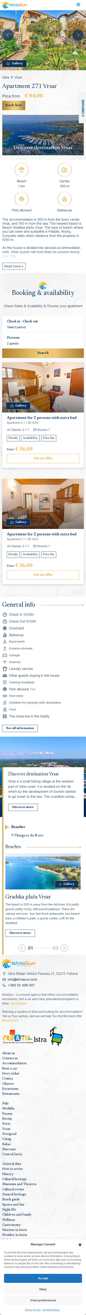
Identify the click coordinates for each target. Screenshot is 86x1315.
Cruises (7, 1078)
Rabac (6, 1144)
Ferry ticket (10, 1073)
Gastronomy (11, 1225)
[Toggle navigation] (78, 5)
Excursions (10, 1089)
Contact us (10, 1058)
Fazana (7, 1113)
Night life (9, 1209)
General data (11, 1164)
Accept (43, 1278)
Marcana (9, 1149)
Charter (8, 1084)
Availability (30, 438)
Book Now (13, 105)
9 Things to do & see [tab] (27, 835)
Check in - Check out (22, 321)
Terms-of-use (33, 1309)
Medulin (8, 1108)
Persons (13, 337)
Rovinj (7, 1118)
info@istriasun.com (22, 979)
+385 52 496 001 (21, 985)
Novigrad (9, 1134)
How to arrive (12, 1169)
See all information (20, 728)
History (8, 1174)
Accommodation (14, 1063)
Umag (6, 1139)
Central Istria (12, 1154)
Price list (48, 438)
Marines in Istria (14, 1230)
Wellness (8, 1220)
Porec (6, 1124)
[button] (80, 1244)
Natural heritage (14, 1194)
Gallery (17, 63)
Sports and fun (13, 1204)
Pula (5, 1103)
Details (13, 438)
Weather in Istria (14, 1235)
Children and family (17, 1214)
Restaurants (11, 1094)
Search (43, 353)
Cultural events (13, 1189)
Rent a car (9, 1068)
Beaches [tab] (18, 827)
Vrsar (18, 77)
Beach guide (11, 1199)
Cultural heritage (14, 1179)
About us (8, 1053)
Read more (19, 1003)
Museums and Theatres (19, 1184)
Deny (43, 1289)
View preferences (43, 1300)
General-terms (51, 1309)
